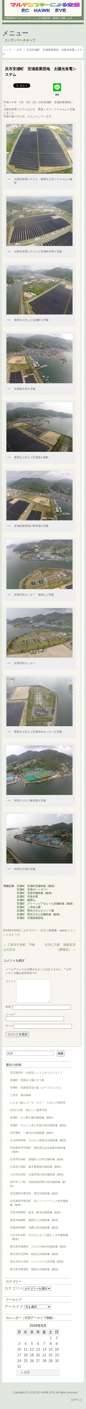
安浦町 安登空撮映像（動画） (35, 893)
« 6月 (25, 1372)
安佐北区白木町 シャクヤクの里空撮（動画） (37, 1261)
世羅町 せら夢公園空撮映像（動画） (32, 1117)
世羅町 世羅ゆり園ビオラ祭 (27, 1080)
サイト (9, 1025)
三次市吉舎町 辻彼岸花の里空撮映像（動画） (37, 1174)
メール (10, 1014)
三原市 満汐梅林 (20, 1095)
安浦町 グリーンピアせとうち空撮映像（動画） (46, 903)
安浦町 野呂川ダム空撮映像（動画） (39, 914)
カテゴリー (13, 1288)
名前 (9, 1006)
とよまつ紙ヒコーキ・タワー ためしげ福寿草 (37, 1102)
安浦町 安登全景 (27, 896)
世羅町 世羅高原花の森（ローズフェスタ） (36, 1087)
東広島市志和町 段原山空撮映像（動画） (35, 1254)
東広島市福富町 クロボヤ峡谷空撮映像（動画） (39, 1246)
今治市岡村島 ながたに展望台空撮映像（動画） (40, 1140)
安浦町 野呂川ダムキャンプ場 (35, 910)
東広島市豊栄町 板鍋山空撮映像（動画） (35, 1269)
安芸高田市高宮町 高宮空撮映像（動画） (35, 1193)
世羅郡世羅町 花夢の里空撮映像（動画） (35, 1227)
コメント (11, 981)
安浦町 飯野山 (26, 900)
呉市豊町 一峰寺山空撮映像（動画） (32, 1132)
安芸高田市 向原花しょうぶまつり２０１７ (36, 1072)
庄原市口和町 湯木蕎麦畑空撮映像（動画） (36, 1166)
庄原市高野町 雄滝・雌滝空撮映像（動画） (36, 1212)
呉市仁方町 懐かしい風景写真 (28, 1110)
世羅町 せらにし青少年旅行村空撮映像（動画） (39, 1125)
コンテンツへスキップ (19, 40)
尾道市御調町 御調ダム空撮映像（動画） (35, 1220)
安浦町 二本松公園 (29, 907)
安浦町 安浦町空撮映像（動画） (36, 886)
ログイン (76, 1399)
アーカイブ (13, 1306)
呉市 (43, 930)
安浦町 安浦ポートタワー (33, 889)
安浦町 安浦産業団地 (30, 918)
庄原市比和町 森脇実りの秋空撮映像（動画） (37, 1159)
